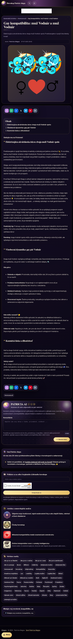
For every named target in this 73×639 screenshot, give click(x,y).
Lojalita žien (52, 573)
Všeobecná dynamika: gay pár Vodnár (21, 128)
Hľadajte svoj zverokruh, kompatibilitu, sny (19, 613)
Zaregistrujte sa (36, 492)
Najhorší (45, 578)
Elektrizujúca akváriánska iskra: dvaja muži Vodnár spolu (29, 125)
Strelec (62, 586)
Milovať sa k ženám (10, 578)
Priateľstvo (59, 582)
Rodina (31, 586)
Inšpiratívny (29, 569)
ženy (51, 595)
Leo (22, 573)
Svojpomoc (8, 591)
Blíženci (26, 565)
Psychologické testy (10, 586)
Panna (19, 582)
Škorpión (46, 586)
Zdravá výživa (20, 595)
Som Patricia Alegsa (14, 452)
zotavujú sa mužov (10, 599)
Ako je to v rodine (26, 561)
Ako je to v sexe (40, 561)
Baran (19, 565)
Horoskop (19, 569)
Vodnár (65, 591)
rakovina (23, 586)
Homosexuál (22, 18)
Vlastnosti (57, 591)
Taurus (26, 591)
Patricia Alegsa (14, 41)
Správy (54, 586)
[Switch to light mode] (29, 3)
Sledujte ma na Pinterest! (13, 137)
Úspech (42, 591)
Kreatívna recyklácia (11, 573)
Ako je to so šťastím (10, 561)
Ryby (38, 586)
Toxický (34, 591)
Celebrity (35, 565)
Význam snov (8, 595)
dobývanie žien (60, 565)
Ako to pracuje (9, 565)
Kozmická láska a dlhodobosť (18, 131)
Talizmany (18, 591)
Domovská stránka (10, 18)
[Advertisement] (36, 11)
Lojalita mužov (39, 573)
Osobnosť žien (9, 582)
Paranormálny (28, 582)
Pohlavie (39, 582)
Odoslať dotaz (62, 439)
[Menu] (34, 3)
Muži (37, 578)
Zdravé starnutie (33, 595)
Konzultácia (7, 418)
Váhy (49, 591)
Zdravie (44, 595)
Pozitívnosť (48, 582)
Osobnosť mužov (56, 578)
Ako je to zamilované (56, 561)
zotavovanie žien (61, 595)
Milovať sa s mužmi (26, 578)
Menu (6, 635)
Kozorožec (51, 569)
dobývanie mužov (46, 565)
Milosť (60, 573)
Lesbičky (29, 573)
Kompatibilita (40, 569)
